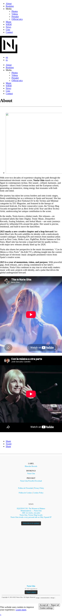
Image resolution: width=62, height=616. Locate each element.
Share (8, 441)
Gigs (8, 29)
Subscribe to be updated (31, 523)
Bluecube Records (31, 466)
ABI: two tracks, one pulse (31, 513)
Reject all (55, 605)
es (7, 60)
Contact (9, 32)
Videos (15, 14)
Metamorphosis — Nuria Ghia (31, 511)
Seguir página (31, 592)
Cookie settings (46, 608)
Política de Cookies (25, 493)
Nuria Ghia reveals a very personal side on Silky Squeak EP (31, 517)
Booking (10, 6)
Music (8, 22)
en (7, 57)
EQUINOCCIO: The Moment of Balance (31, 509)
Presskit (15, 16)
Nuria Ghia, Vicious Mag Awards (31, 515)
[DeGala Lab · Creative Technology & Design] (58, 597)
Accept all (44, 605)
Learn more (21, 609)
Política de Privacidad (25, 488)
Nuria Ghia (31, 474)
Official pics (17, 19)
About (9, 3)
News (8, 27)
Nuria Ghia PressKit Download (31, 481)
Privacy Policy (39, 488)
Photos (15, 11)
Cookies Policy (38, 493)
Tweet (8, 444)
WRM (9, 24)
